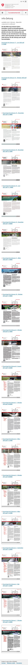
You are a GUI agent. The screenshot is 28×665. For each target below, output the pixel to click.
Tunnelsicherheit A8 (14, 13)
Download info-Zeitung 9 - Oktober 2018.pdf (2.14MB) (12, 330)
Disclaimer (19, 663)
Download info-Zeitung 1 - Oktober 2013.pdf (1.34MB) (12, 621)
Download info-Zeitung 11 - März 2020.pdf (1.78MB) (12, 258)
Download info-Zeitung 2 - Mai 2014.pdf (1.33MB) (11, 584)
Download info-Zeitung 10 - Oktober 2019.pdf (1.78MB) (12, 295)
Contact (3, 663)
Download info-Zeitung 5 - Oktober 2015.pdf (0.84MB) (12, 476)
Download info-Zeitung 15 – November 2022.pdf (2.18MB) (13, 113)
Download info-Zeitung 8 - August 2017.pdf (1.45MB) (12, 367)
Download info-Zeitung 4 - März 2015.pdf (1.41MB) (11, 512)
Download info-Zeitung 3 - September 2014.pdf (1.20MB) (13, 548)
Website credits (11, 663)
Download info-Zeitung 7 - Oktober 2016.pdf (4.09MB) (12, 403)
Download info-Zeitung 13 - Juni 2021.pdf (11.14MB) (11, 186)
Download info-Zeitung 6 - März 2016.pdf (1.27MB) (11, 439)
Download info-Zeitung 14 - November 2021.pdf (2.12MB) (13, 150)
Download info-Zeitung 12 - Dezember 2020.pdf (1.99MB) (13, 222)
